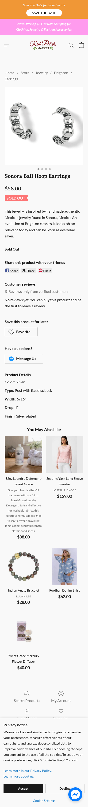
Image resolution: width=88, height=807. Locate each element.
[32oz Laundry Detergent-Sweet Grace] (23, 454)
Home (10, 72)
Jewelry (41, 72)
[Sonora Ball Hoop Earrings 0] (44, 126)
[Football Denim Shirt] (64, 566)
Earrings (11, 78)
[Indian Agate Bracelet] (23, 566)
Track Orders (27, 718)
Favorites (61, 718)
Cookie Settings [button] (44, 801)
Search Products (27, 700)
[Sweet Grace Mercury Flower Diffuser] (23, 631)
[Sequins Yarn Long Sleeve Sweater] (64, 454)
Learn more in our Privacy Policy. (28, 771)
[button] (44, 12)
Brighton (61, 72)
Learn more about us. (19, 776)
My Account (61, 700)
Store (25, 72)
